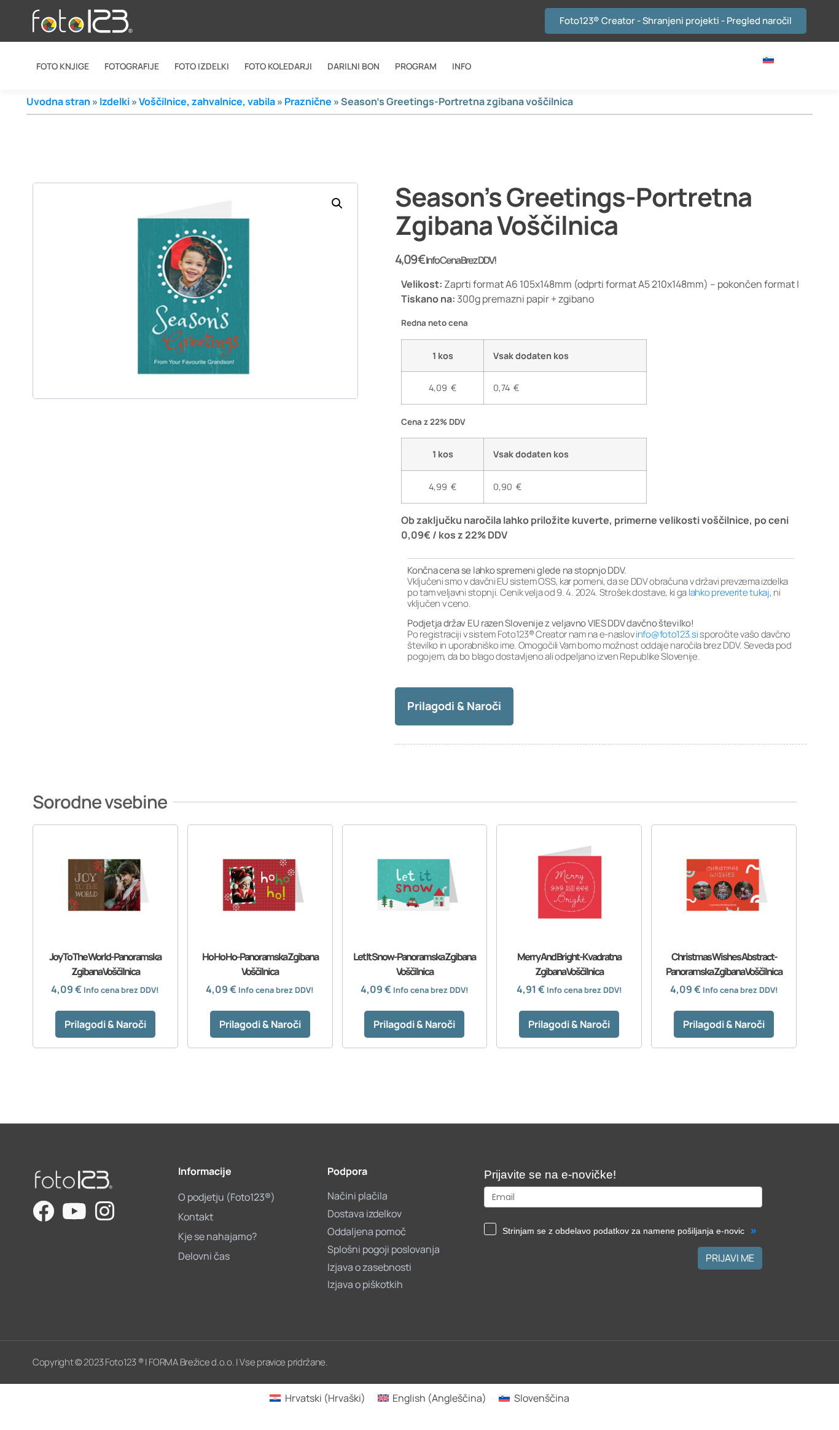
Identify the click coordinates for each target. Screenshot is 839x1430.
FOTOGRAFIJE (131, 66)
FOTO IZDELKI (201, 66)
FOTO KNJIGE (62, 66)
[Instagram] (104, 1211)
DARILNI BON (353, 66)
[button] (337, 203)
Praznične (308, 101)
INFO (461, 66)
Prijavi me (730, 1258)
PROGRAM (416, 66)
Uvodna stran (58, 101)
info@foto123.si (667, 634)
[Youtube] (74, 1211)
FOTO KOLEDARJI (278, 66)
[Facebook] (43, 1211)
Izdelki (115, 101)
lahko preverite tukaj (729, 592)
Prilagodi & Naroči (454, 705)
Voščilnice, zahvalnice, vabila (207, 101)
